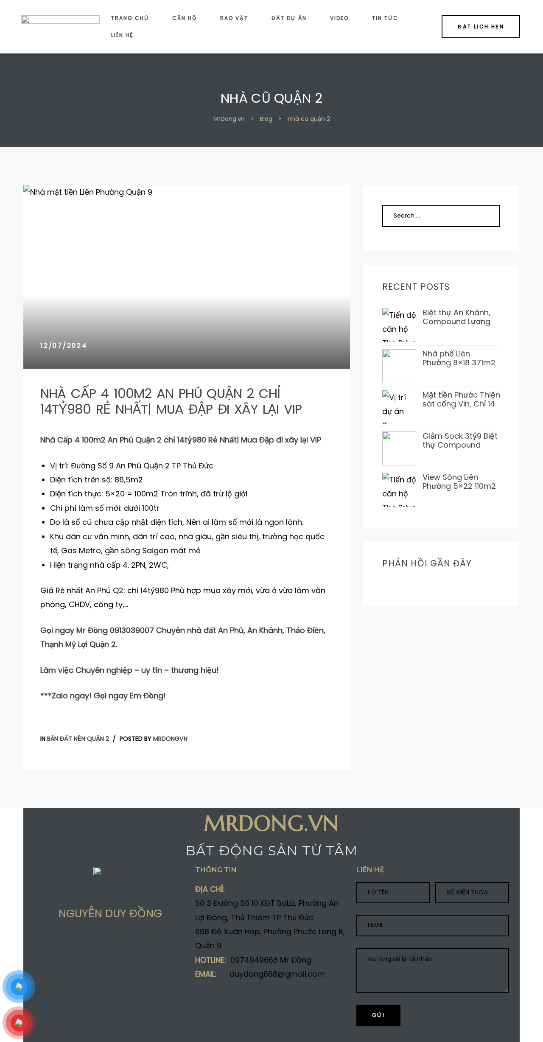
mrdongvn (170, 738)
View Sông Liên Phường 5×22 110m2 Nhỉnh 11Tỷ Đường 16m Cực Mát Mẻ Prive (459, 482)
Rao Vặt (234, 18)
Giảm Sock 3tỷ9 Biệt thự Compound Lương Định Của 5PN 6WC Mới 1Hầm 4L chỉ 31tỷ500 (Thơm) (461, 440)
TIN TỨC (385, 18)
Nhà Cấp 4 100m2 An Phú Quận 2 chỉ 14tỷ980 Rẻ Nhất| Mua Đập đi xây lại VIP (171, 401)
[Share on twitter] (53, 944)
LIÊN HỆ (122, 35)
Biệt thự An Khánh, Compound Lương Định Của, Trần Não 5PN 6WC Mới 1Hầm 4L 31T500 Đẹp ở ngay (459, 317)
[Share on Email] (103, 944)
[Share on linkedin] (87, 944)
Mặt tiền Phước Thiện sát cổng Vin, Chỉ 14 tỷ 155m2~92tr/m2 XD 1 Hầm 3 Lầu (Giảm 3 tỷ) (461, 399)
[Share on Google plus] (70, 944)
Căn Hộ (184, 18)
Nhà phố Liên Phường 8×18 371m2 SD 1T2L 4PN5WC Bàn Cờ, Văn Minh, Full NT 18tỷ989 (459, 358)
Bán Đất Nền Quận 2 (78, 738)
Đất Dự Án (289, 18)
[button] (481, 26)
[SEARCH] (483, 216)
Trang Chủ (130, 18)
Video (339, 18)
